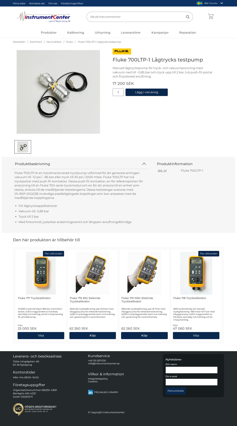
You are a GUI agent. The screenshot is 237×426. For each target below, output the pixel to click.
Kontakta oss (37, 3)
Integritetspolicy (98, 378)
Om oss (52, 3)
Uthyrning (102, 32)
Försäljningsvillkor (72, 3)
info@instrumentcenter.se (104, 363)
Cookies (92, 381)
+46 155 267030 (97, 360)
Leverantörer (131, 32)
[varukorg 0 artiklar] (210, 16)
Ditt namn (171, 364)
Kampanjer (160, 32)
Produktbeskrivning (32, 164)
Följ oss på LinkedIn (106, 392)
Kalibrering (75, 32)
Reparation (187, 32)
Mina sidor (19, 3)
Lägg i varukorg (146, 92)
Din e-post (171, 376)
